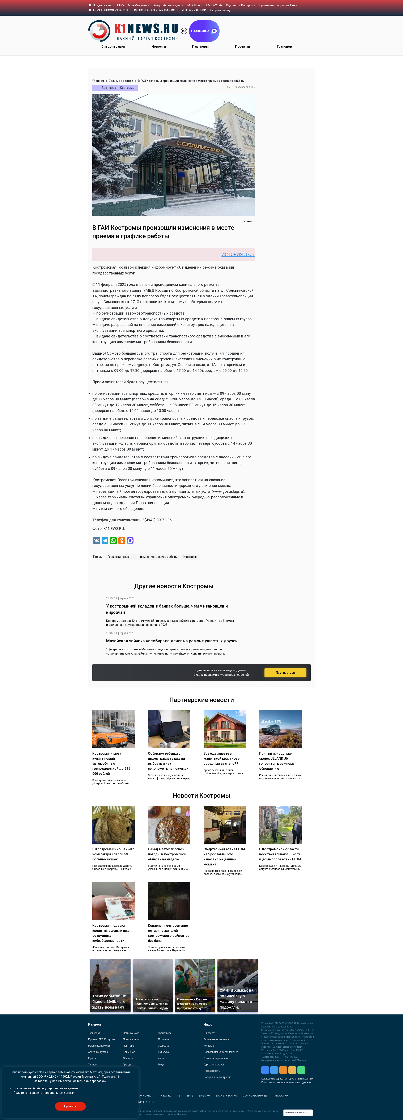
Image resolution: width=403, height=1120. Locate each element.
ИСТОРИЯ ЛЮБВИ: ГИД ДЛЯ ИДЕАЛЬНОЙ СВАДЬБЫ (242, 254)
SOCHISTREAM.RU (226, 1095)
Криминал (129, 1052)
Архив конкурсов (98, 1052)
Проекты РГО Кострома (101, 1039)
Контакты (209, 1045)
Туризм (92, 1064)
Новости (159, 46)
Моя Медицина (138, 5)
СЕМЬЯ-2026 (213, 5)
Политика (163, 1039)
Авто (161, 1058)
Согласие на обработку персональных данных (287, 1078)
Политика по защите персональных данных (286, 1082)
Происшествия (131, 1039)
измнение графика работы (158, 556)
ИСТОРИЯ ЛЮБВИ (194, 10)
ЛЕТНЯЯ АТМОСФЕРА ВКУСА (108, 10)
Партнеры (200, 46)
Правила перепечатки (216, 1058)
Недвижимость (131, 1033)
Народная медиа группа (217, 1077)
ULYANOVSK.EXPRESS (255, 1095)
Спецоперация (113, 46)
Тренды (127, 1064)
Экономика (164, 1033)
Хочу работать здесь (168, 5)
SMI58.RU (204, 1095)
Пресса (92, 1058)
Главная (98, 80)
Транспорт (285, 46)
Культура (163, 1052)
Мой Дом (193, 5)
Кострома (190, 556)
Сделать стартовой (214, 1064)
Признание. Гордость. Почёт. (279, 5)
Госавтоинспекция (121, 556)
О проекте (209, 1033)
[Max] (130, 541)
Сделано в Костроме (240, 5)
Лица (161, 1064)
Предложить (102, 5)
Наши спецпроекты (99, 1045)
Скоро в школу (220, 10)
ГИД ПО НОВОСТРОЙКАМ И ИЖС (155, 10)
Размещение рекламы (216, 1039)
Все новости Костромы (118, 87)
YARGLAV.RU (280, 1095)
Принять (70, 1106)
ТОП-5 (119, 5)
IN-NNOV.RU (144, 1095)
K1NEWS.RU (164, 1095)
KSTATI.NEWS (185, 1095)
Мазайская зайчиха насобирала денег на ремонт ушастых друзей (172, 640)
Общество (128, 1058)
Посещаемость (212, 1070)
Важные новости (121, 80)
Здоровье (163, 1045)
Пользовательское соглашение (221, 1052)
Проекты (242, 46)
